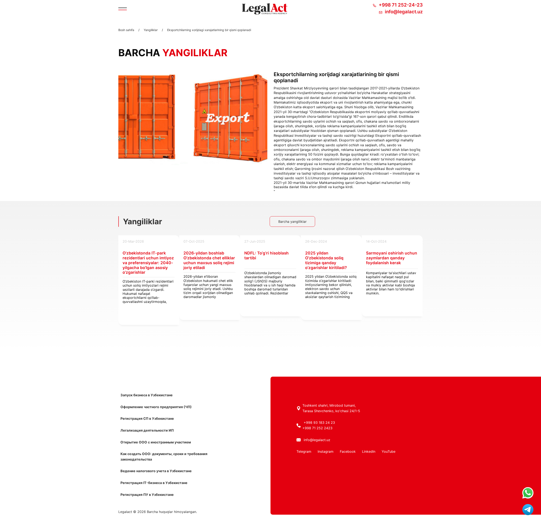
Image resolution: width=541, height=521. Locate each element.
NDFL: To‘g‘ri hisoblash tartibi (266, 255)
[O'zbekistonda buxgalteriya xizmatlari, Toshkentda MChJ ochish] (264, 9)
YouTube (388, 451)
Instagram (325, 451)
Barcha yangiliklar (292, 221)
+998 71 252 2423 (317, 428)
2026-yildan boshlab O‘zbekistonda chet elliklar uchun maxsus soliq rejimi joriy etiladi (209, 260)
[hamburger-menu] (122, 9)
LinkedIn (368, 451)
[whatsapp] (528, 493)
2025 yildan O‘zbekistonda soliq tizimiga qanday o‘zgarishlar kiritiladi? (326, 260)
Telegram (303, 451)
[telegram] (528, 510)
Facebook (348, 451)
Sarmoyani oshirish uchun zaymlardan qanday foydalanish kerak (391, 258)
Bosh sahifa (126, 30)
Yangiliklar (151, 30)
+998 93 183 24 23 (319, 422)
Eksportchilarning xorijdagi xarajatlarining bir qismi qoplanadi (209, 30)
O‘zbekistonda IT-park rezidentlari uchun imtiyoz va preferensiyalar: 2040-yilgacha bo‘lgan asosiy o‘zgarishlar (148, 263)
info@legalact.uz (317, 440)
